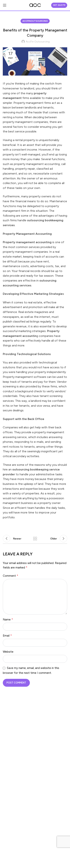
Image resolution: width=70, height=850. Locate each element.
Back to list (35, 538)
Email (7, 635)
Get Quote (59, 5)
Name (8, 619)
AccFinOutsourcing (35, 21)
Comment (10, 575)
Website (8, 651)
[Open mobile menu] (4, 5)
